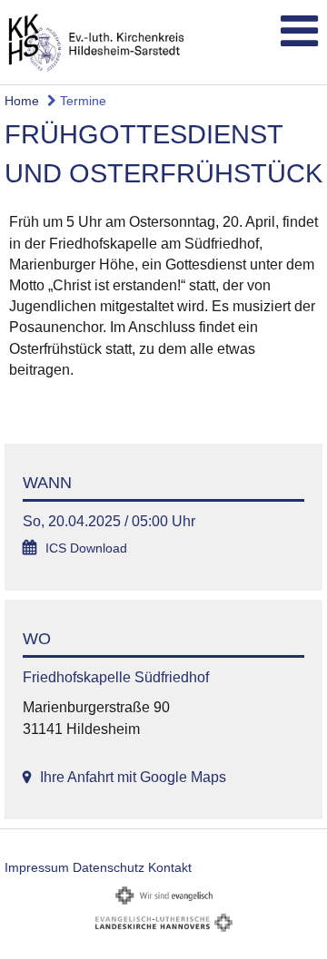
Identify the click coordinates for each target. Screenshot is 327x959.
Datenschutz (108, 867)
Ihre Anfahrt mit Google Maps (133, 777)
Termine (81, 100)
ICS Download (86, 548)
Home (22, 100)
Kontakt (170, 867)
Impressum (37, 867)
